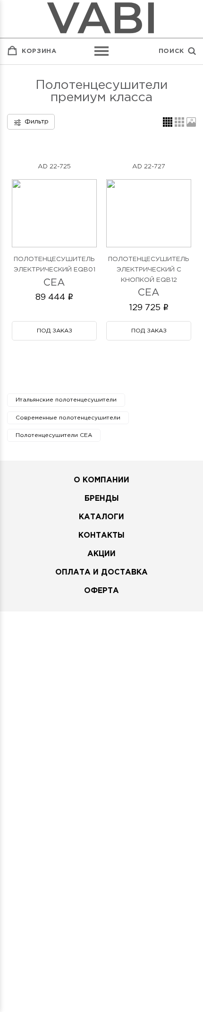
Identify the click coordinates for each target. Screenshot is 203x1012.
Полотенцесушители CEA (54, 435)
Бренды (102, 498)
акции (101, 554)
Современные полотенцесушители (68, 417)
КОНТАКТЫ (101, 535)
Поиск (171, 51)
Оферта (101, 590)
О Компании (101, 480)
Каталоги (101, 517)
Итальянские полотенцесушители (66, 399)
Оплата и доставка (101, 572)
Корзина (39, 51)
